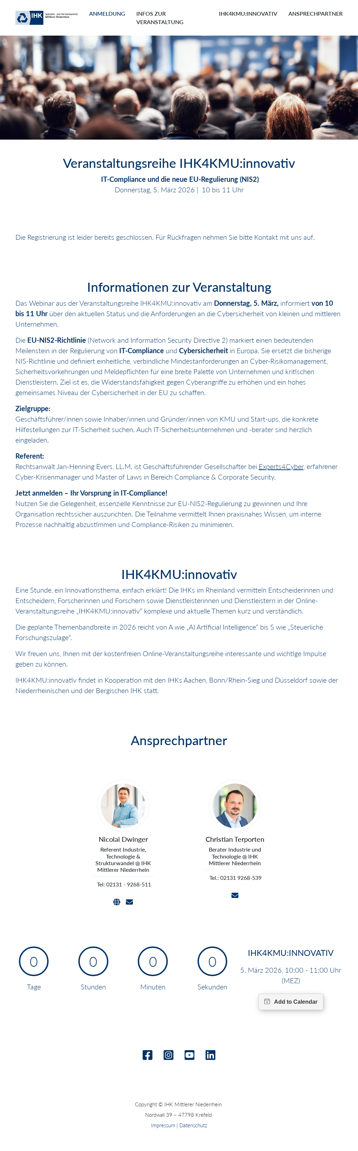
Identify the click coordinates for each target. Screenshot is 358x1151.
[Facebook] (147, 1057)
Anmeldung (107, 13)
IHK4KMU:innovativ (248, 13)
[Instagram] (168, 1057)
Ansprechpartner (315, 13)
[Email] (129, 902)
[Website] (116, 902)
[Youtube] (189, 1057)
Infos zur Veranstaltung (160, 17)
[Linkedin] (210, 1057)
